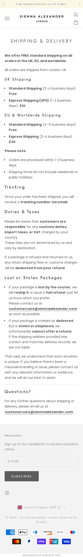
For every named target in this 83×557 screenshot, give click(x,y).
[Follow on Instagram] (7, 493)
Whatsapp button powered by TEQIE (41, 555)
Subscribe (21, 476)
